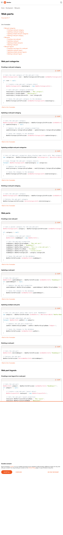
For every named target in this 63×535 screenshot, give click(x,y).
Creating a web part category (15, 30)
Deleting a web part (12, 44)
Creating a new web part (14, 39)
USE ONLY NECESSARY (53, 472)
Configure (19, 472)
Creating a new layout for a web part (17, 48)
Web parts (7, 37)
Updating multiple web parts (15, 43)
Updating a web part (13, 41)
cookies (12, 466)
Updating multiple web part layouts (17, 52)
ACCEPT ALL (7, 472)
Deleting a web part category (15, 35)
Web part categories (9, 28)
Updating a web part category (15, 32)
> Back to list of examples (8, 107)
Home (2, 8)
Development (9, 8)
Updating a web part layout (14, 50)
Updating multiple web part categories (17, 33)
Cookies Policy (31, 467)
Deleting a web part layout (14, 54)
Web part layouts (9, 46)
